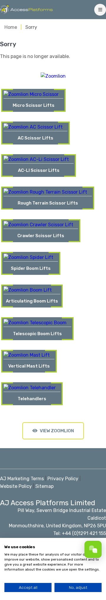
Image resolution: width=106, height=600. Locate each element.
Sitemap (44, 486)
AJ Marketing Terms (22, 478)
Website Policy (16, 486)
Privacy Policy (62, 478)
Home (10, 27)
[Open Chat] (93, 549)
